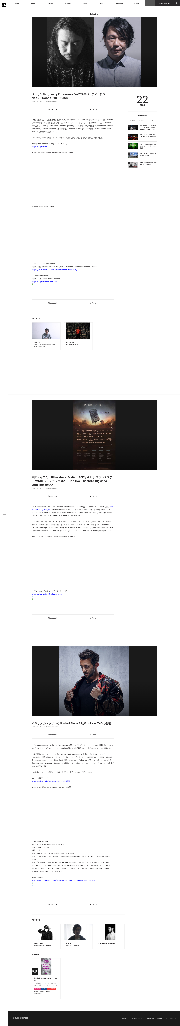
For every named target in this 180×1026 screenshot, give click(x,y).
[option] (133, 120)
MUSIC (85, 3)
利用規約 (124, 1018)
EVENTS (34, 3)
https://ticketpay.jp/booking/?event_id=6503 (51, 781)
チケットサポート (171, 1018)
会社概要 (159, 1018)
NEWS (17, 3)
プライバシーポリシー (137, 1018)
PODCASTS (119, 3)
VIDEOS (102, 3)
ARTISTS (136, 3)
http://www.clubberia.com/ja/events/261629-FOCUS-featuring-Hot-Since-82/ (64, 880)
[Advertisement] (94, 376)
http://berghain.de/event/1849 (44, 282)
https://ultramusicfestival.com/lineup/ (47, 594)
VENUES (51, 3)
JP (149, 3)
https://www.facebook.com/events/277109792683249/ (54, 270)
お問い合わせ (150, 1018)
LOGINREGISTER (164, 3)
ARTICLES (68, 3)
